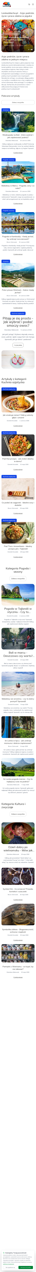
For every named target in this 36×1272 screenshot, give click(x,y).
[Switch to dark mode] (29, 4)
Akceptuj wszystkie (25, 1267)
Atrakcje (6, 110)
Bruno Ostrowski (12, 242)
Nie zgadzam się (10, 1267)
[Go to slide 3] (31, 49)
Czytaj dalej (18, 345)
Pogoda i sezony (8, 160)
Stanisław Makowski (12, 140)
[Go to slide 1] (28, 49)
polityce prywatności (8, 1264)
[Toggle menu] (33, 4)
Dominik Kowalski (9, 45)
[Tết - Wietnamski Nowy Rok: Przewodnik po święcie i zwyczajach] (18, 36)
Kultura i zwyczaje (11, 34)
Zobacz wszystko (18, 102)
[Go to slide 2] (30, 49)
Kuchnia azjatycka (18, 313)
